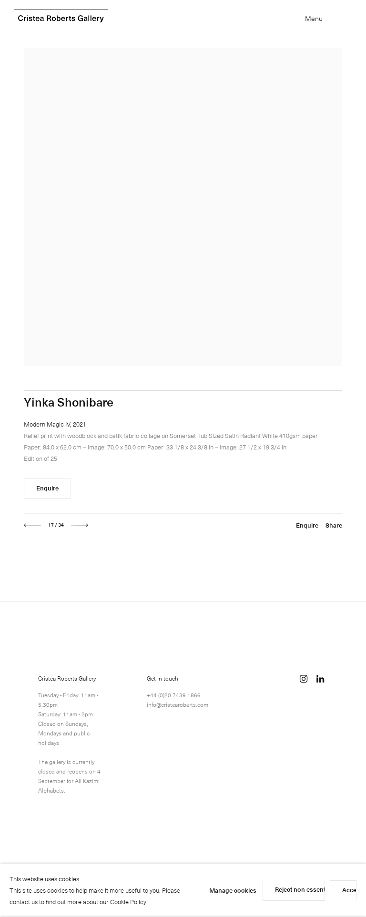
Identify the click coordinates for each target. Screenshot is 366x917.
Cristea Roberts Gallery (61, 18)
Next (79, 525)
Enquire (47, 487)
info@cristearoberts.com (177, 704)
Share (333, 525)
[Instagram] (303, 678)
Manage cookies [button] (232, 890)
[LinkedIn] (320, 678)
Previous (32, 525)
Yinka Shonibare (68, 402)
